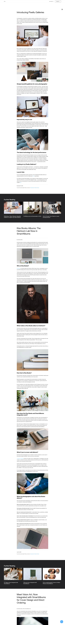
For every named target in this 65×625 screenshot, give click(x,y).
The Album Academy (20, 458)
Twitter (35, 187)
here (20, 182)
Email (38, 187)
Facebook (32, 187)
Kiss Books (18, 268)
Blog (4, 1)
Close (62, 9)
